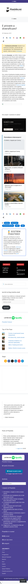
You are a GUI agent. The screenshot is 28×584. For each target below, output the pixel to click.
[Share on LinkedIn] (10, 37)
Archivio (7, 223)
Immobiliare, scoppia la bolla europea (13, 492)
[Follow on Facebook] (9, 361)
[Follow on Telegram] (22, 361)
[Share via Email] (20, 37)
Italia (23, 225)
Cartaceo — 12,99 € (19, 129)
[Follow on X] (12, 361)
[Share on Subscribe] (17, 37)
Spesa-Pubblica (6, 568)
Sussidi (4, 573)
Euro (3, 561)
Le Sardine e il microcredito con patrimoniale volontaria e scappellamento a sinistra (14, 521)
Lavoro (4, 566)
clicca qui (18, 247)
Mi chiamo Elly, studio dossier (16, 337)
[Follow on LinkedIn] (15, 361)
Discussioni (14, 223)
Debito (4, 564)
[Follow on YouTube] (19, 361)
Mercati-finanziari (6, 557)
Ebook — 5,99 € (8, 129)
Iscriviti (6, 307)
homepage (19, 51)
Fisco (3, 552)
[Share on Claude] (13, 37)
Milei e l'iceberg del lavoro (15, 345)
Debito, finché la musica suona (16, 348)
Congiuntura (5, 554)
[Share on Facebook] (3, 37)
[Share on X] (6, 37)
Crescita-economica (7, 571)
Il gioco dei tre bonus (5, 270)
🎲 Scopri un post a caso (14, 471)
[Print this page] (23, 37)
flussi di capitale (20, 85)
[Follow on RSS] (5, 361)
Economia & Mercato (8, 225)
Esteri (17, 225)
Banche (4, 559)
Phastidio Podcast (7, 322)
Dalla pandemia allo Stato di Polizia (13, 509)
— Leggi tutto (19, 448)
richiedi (5, 250)
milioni (21, 65)
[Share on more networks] (3, 41)
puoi (17, 253)
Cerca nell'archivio (9, 284)
